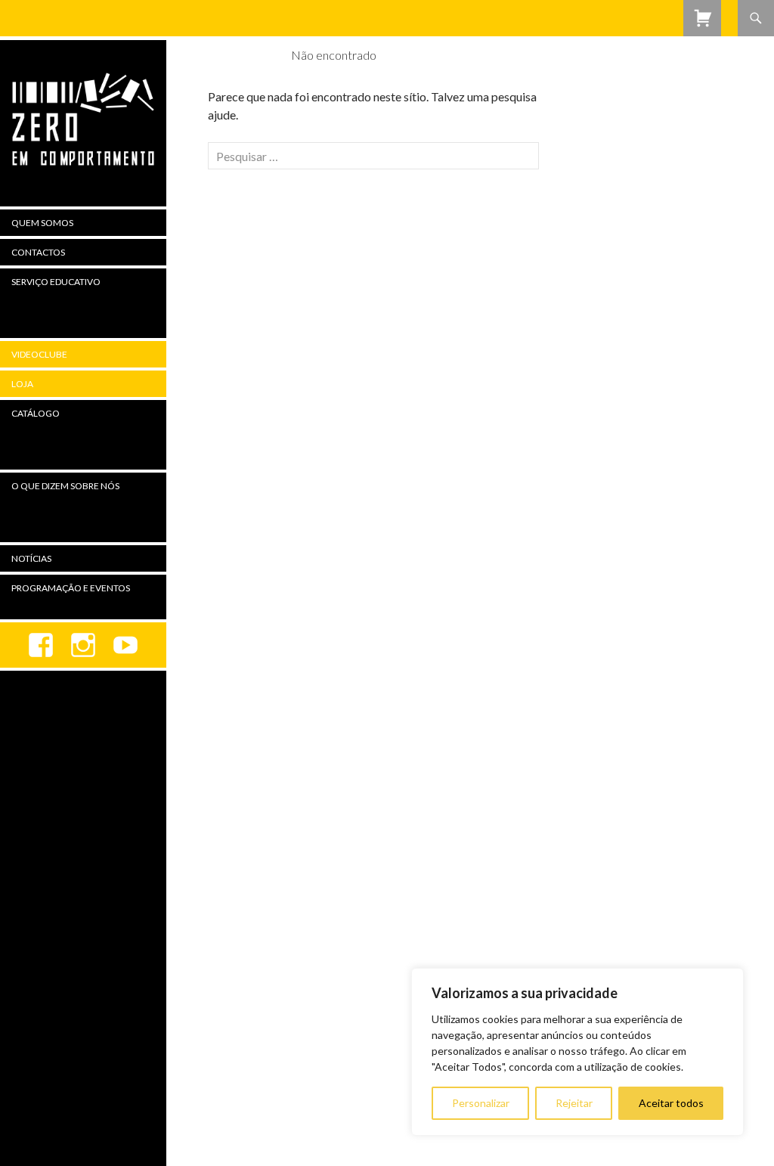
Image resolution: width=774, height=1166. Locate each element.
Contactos (38, 252)
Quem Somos (42, 222)
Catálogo (35, 413)
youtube (125, 645)
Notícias (31, 558)
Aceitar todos (671, 1102)
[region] (577, 1052)
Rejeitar (574, 1102)
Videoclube (39, 354)
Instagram (83, 645)
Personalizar (480, 1102)
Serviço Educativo (56, 281)
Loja (22, 383)
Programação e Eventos (70, 588)
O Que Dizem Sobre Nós (65, 486)
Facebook (41, 645)
